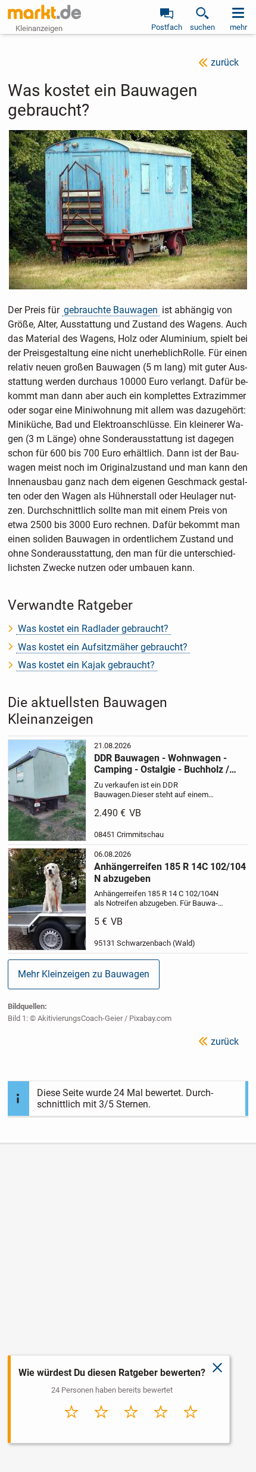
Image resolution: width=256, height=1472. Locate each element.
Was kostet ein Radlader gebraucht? (93, 628)
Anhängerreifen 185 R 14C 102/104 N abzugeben (170, 872)
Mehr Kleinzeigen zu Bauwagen (83, 974)
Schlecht (101, 1424)
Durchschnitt (131, 1428)
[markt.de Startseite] (44, 12)
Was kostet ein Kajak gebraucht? (86, 665)
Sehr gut (190, 1424)
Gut (160, 1424)
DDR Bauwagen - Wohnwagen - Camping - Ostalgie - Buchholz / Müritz (161, 763)
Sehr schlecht (72, 1428)
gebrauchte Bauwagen (111, 310)
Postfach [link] (166, 27)
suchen (202, 27)
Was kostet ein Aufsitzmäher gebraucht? (103, 647)
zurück (225, 62)
